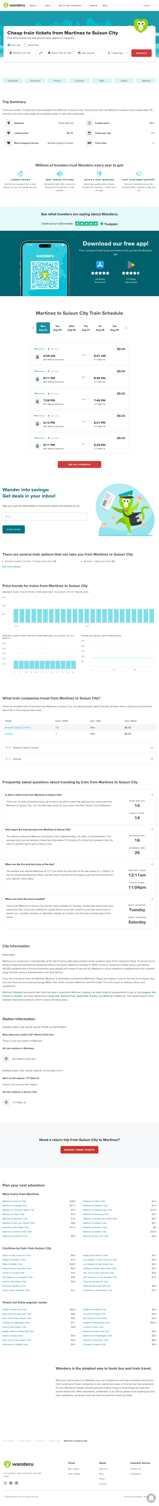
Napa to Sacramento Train (95, 1255)
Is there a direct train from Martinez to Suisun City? (33, 794)
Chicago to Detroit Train (94, 1344)
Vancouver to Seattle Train (15, 1344)
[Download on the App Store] (100, 265)
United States (25, 1441)
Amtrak (9, 733)
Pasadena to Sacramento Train (97, 1290)
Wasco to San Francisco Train (16, 1255)
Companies (135, 1474)
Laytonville (54, 996)
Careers (103, 1483)
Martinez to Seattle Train (94, 1231)
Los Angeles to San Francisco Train (100, 1259)
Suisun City (54, 1441)
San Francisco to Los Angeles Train (100, 1277)
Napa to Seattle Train (12, 1264)
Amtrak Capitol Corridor (18, 727)
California (40, 1441)
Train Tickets (8, 1441)
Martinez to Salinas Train (95, 1223)
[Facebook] (10, 1483)
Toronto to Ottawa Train (94, 1314)
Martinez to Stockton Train (14, 1218)
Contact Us (135, 1469)
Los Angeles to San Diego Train (98, 1264)
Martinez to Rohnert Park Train (17, 1231)
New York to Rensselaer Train (16, 1340)
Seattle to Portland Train (94, 1309)
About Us (103, 1469)
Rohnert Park (68, 996)
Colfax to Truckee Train (13, 1273)
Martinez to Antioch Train (95, 1227)
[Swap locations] (41, 53)
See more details (11, 566)
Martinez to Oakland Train (95, 1205)
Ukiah (106, 996)
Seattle (18, 996)
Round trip (33, 45)
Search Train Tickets (79, 1149)
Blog (105, 5)
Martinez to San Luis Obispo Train (18, 1223)
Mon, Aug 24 (88, 53)
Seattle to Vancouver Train (95, 1340)
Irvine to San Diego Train (14, 1281)
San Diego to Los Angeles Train (17, 1277)
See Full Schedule (80, 464)
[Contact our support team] (151, 1498)
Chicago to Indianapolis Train (16, 1322)
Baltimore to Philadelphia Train (97, 1335)
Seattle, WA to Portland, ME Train (18, 1331)
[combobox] (21, 53)
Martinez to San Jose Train (96, 1236)
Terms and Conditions (133, 1497)
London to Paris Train (93, 1327)
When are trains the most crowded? (25, 898)
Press (102, 1479)
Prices (57, 80)
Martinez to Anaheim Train (14, 1236)
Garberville (82, 996)
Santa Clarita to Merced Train (97, 1286)
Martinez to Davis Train (13, 1214)
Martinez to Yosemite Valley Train (18, 1210)
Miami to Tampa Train (12, 1335)
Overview (35, 80)
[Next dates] (126, 328)
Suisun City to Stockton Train (16, 1290)
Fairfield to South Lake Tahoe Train (99, 1268)
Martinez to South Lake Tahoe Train (100, 1218)
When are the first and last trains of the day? (29, 864)
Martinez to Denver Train (14, 1201)
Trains (47, 5)
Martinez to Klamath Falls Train (97, 1210)
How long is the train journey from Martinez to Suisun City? (38, 829)
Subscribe (14, 529)
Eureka (93, 996)
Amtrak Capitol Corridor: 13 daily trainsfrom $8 (30, 561)
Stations (146, 80)
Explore (93, 5)
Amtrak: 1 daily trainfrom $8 (99, 561)
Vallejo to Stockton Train (13, 1259)
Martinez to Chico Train (94, 1201)
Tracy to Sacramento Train (95, 1281)
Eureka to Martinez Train (14, 1286)
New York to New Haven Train (16, 1318)
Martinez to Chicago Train (14, 1205)
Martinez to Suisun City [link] (75, 1441)
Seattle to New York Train (14, 1309)
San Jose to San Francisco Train (98, 1273)
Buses (33, 5)
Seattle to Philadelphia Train (96, 1322)
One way (16, 45)
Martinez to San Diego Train (15, 1227)
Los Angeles (144, 992)
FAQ (101, 80)
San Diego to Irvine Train (95, 1318)
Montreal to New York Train (96, 1331)
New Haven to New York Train (16, 1314)
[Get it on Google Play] (131, 265)
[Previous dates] (33, 328)
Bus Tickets (73, 1469)
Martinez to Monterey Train (96, 1214)
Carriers (79, 80)
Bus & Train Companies (70, 5)
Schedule (13, 80)
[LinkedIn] (16, 1483)
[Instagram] (5, 1483)
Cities (124, 80)
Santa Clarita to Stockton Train (16, 1268)
